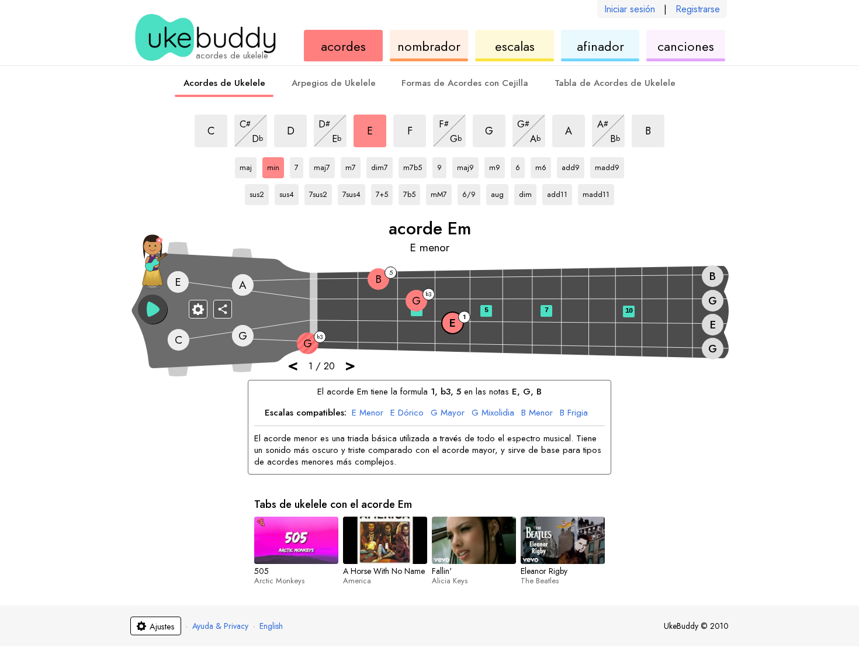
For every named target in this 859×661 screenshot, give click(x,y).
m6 (543, 165)
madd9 (607, 165)
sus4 (289, 192)
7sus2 (320, 192)
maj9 (468, 165)
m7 (353, 165)
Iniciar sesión (629, 9)
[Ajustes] (198, 309)
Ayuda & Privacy (220, 626)
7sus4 (353, 192)
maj (248, 165)
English (271, 626)
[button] (152, 309)
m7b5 (415, 165)
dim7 (382, 165)
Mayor (448, 413)
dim (527, 192)
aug (499, 192)
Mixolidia (493, 413)
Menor (367, 413)
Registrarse (698, 9)
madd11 (596, 192)
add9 (573, 165)
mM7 (441, 192)
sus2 (259, 192)
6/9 (471, 192)
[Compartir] (222, 309)
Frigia (574, 413)
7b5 (411, 192)
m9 (497, 165)
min (275, 165)
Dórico (407, 413)
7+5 (384, 192)
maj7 (324, 165)
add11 (558, 192)
